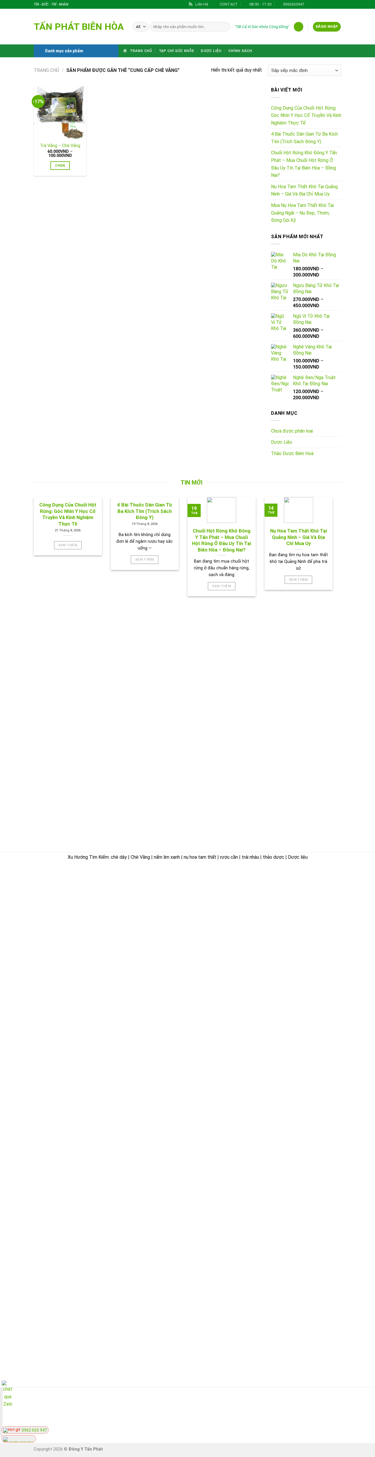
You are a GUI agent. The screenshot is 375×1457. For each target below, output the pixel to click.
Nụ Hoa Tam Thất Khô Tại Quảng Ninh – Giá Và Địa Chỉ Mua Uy (304, 190)
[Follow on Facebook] (310, 4)
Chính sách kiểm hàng (320, 903)
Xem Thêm (67, 545)
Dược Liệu (211, 51)
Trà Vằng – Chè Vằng (60, 145)
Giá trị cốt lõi (210, 966)
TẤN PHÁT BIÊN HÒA (79, 26)
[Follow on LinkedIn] (338, 4)
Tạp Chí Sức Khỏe (176, 51)
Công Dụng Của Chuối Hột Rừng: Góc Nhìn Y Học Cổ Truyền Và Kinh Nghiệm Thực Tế (306, 115)
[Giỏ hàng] (298, 27)
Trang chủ (46, 70)
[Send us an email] (327, 4)
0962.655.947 (66, 912)
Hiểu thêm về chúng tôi (221, 979)
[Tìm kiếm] (225, 27)
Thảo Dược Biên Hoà (292, 453)
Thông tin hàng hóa (317, 978)
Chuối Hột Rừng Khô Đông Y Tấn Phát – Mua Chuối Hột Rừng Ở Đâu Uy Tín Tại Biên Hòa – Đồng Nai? (304, 164)
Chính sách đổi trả (316, 917)
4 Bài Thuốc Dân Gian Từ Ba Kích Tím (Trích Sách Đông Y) (304, 137)
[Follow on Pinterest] (333, 4)
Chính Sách (240, 51)
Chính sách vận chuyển (221, 1007)
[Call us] (308, 1413)
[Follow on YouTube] (340, 1413)
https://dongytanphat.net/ (62, 919)
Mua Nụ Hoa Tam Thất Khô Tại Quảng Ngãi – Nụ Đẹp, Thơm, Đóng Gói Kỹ (302, 213)
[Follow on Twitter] (321, 4)
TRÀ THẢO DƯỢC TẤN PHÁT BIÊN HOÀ (79, 877)
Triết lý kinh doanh (216, 925)
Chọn (60, 165)
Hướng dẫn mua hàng (319, 890)
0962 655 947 (34, 1430)
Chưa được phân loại (292, 431)
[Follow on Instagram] (316, 4)
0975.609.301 (97, 912)
